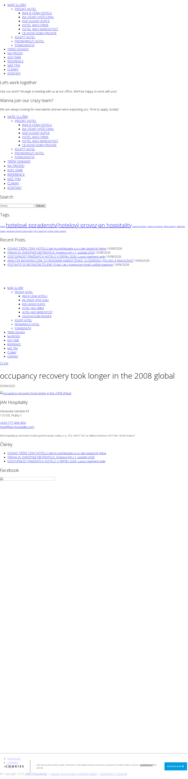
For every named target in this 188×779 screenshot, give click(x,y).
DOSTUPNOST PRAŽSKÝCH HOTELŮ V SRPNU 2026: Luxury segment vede (56, 257)
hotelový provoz (77, 225)
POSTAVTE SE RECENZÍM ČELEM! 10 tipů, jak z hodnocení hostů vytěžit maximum (60, 265)
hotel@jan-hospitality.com (17, 427)
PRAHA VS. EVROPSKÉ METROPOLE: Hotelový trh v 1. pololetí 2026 (51, 253)
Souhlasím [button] (175, 766)
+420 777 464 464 (13, 423)
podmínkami (146, 765)
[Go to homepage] (9, 281)
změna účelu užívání (56, 231)
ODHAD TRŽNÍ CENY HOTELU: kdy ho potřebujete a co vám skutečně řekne (56, 249)
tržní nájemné (39, 231)
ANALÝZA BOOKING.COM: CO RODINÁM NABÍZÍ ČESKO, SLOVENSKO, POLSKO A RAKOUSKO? (70, 261)
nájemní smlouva (155, 226)
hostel (2, 226)
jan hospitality (114, 225)
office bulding (170, 226)
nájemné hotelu (139, 226)
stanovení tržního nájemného (19, 231)
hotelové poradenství (32, 225)
